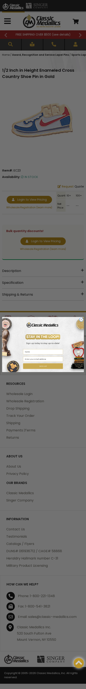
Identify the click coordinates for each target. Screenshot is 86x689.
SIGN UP (43, 366)
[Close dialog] (81, 319)
